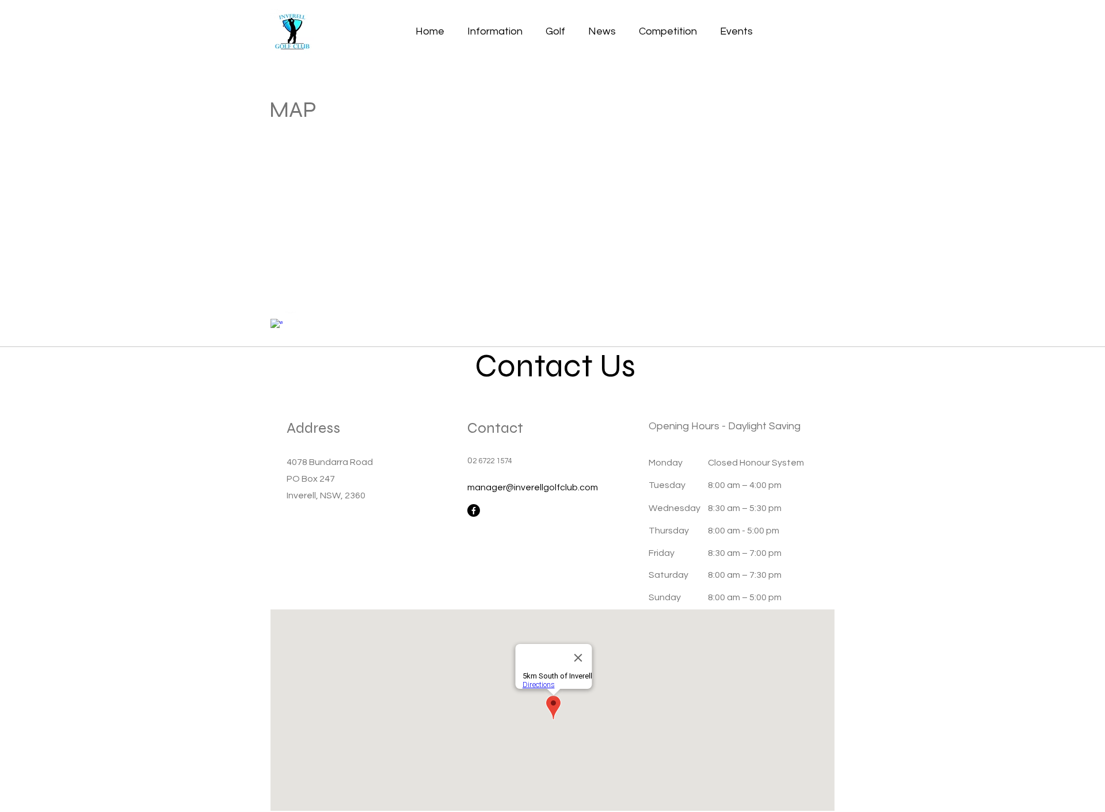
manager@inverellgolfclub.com (532, 487)
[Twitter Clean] (291, 318)
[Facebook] (473, 510)
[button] (495, 31)
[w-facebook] (276, 325)
